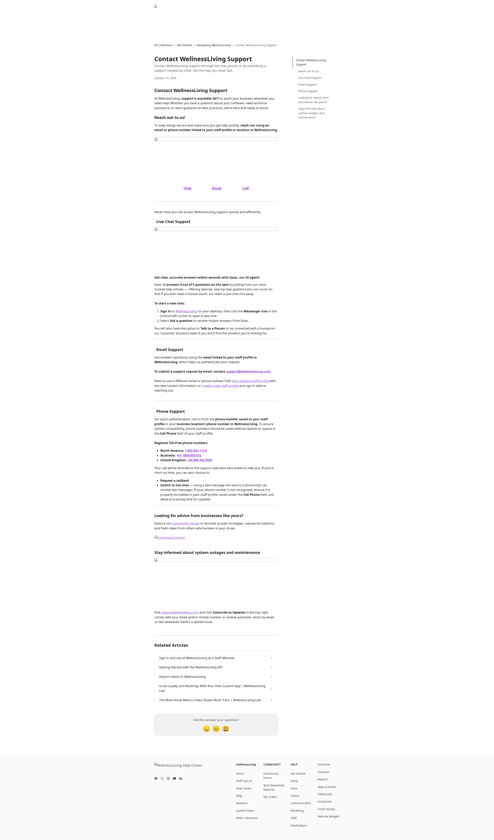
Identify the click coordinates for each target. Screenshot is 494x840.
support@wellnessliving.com (248, 371)
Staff (294, 818)
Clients (295, 796)
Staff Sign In (244, 781)
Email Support (307, 84)
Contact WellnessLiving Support (311, 62)
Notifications (299, 825)
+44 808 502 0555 (199, 460)
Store (294, 788)
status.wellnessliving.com (180, 612)
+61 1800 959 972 (188, 455)
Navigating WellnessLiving (213, 45)
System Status (245, 810)
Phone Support (308, 91)
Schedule (324, 764)
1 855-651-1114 (196, 450)
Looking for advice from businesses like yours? (313, 100)
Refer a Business (247, 818)
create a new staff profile (220, 386)
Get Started (184, 45)
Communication (301, 803)
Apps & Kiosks (327, 787)
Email (216, 188)
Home (240, 773)
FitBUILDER (325, 794)
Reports (323, 779)
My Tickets (270, 797)
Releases (242, 803)
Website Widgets (329, 816)
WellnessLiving (327, 6)
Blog (280, 6)
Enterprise (324, 801)
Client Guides (326, 809)
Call (246, 188)
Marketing (297, 810)
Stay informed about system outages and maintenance (311, 113)
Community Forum (300, 6)
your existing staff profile (250, 381)
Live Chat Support (309, 78)
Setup (294, 781)
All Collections (163, 45)
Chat (188, 188)
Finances (323, 772)
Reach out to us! (308, 71)
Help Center (244, 788)
